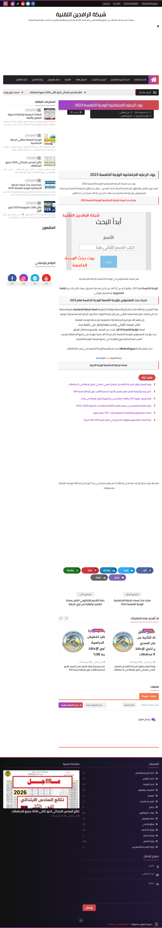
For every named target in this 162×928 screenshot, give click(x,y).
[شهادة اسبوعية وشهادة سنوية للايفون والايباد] (49, 114)
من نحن (106, 3)
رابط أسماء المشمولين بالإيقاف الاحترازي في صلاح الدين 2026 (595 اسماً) (117, 420)
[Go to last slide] (66, 618)
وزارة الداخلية (148, 830)
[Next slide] (61, 618)
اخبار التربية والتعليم (120, 79)
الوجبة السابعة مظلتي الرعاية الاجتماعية (26, 141)
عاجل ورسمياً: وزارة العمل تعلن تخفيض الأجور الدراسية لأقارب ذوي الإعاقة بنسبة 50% (112, 391)
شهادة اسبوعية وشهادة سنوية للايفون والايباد (25, 116)
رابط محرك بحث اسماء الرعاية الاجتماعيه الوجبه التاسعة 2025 (25, 186)
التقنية (68, 79)
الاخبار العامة (140, 79)
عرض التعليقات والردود (70, 705)
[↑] (81, 920)
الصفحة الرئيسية (142, 116)
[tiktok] (18, 3)
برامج (151, 807)
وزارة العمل (37, 79)
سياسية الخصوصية (149, 3)
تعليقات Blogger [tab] (149, 696)
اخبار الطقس (21, 79)
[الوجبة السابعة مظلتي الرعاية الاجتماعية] (49, 139)
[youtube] (23, 3)
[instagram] (13, 3)
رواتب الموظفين (146, 813)
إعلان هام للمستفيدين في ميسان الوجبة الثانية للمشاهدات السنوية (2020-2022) (113, 406)
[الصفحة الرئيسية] (154, 79)
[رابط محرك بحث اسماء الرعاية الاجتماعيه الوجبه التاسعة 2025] (49, 184)
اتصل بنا (117, 3)
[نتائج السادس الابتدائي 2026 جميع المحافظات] (49, 161)
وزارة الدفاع (148, 835)
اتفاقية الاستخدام (131, 3)
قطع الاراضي (148, 824)
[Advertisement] (81, 48)
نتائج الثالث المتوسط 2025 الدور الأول (25, 209)
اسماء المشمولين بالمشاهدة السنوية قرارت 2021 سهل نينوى (122, 413)
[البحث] (5, 3)
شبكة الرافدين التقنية (81, 14)
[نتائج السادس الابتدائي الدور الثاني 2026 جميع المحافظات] (41, 789)
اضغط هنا (101, 358)
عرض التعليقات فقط (94, 705)
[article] (85, 599)
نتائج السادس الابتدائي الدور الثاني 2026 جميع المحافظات (82, 92)
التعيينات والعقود (146, 790)
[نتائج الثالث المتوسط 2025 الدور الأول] (49, 206)
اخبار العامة (148, 784)
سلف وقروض (54, 79)
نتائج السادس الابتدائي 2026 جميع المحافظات (24, 164)
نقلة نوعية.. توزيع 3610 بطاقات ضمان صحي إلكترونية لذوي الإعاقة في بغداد (116, 398)
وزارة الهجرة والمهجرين (143, 847)
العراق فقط (81, 79)
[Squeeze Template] (156, 924)
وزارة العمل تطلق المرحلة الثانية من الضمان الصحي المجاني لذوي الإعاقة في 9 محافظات (110, 384)
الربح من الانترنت (98, 79)
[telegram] (28, 3)
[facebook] (33, 3)
